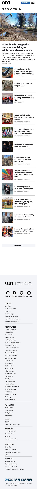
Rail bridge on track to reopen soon (23, 84)
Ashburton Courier (10, 371)
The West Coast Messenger (12, 343)
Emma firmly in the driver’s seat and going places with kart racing (23, 71)
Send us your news (10, 309)
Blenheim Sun (9, 332)
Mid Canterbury (6, 63)
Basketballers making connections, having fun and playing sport (23, 202)
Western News (9, 363)
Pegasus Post (9, 361)
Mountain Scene (9, 384)
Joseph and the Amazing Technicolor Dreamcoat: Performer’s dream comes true (23, 173)
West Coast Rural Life (11, 345)
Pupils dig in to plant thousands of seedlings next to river (22, 159)
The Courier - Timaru (11, 374)
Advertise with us (10, 461)
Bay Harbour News (10, 358)
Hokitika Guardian (10, 340)
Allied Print (8, 436)
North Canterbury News (12, 348)
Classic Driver (9, 410)
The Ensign (8, 397)
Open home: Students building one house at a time (24, 97)
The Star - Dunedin (10, 389)
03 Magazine (8, 413)
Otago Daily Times (10, 330)
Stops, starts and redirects (12, 452)
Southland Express (10, 400)
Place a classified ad (11, 467)
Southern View (9, 366)
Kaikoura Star (9, 335)
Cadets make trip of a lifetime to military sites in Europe (24, 117)
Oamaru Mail (9, 376)
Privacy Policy (9, 314)
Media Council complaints (12, 319)
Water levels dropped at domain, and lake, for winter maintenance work (17, 47)
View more (17, 245)
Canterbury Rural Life (11, 350)
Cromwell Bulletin (10, 381)
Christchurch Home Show (12, 425)
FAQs (6, 455)
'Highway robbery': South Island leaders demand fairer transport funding (23, 131)
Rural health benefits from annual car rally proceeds (24, 230)
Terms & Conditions (10, 450)
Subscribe (25, 3)
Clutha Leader (9, 392)
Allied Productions (10, 431)
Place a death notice (11, 464)
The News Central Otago (12, 387)
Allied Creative (9, 434)
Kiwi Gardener (9, 408)
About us (7, 311)
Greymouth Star (9, 337)
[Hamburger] (33, 2)
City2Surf (7, 422)
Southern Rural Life (10, 394)
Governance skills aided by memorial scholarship (24, 216)
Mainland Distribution (11, 439)
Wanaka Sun (8, 379)
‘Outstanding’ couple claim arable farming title (23, 187)
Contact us (8, 306)
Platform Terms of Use (11, 316)
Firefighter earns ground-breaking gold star (23, 145)
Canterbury (17, 88)
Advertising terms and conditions (14, 469)
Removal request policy (11, 322)
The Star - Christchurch (11, 356)
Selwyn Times (9, 368)
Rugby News (8, 415)
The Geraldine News (10, 353)
